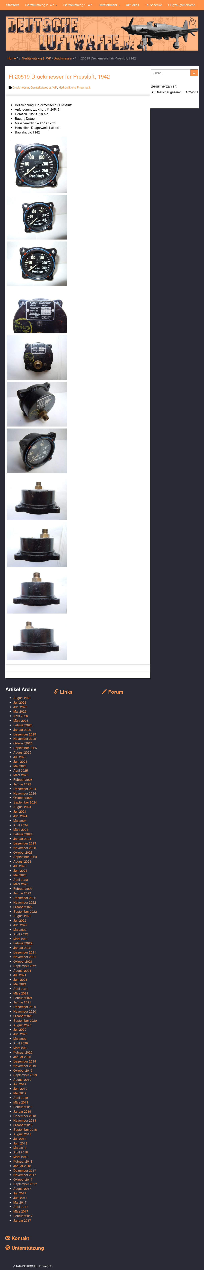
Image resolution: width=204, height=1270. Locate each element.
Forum (115, 691)
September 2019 (25, 1075)
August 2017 (22, 1188)
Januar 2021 (22, 1002)
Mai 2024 (19, 820)
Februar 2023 (22, 888)
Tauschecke (153, 5)
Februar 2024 (22, 834)
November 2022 (24, 902)
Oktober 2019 (22, 1070)
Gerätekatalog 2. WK (40, 5)
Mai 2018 (19, 1147)
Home (11, 58)
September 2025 (25, 747)
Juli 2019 (19, 1084)
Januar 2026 (22, 729)
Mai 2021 (19, 984)
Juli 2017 (19, 1193)
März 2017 (20, 1211)
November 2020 (24, 1011)
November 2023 (24, 847)
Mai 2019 (19, 1093)
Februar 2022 (22, 943)
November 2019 (24, 1066)
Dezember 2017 (24, 1170)
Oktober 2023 (22, 852)
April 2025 (20, 770)
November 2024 (24, 793)
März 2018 (20, 1156)
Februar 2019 (22, 1106)
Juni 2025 (20, 761)
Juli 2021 (19, 975)
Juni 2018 (20, 1143)
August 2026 (22, 697)
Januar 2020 (22, 1057)
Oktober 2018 (22, 1125)
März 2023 (20, 884)
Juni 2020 (20, 1034)
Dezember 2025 (24, 734)
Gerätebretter (108, 5)
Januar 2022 (22, 947)
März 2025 (20, 775)
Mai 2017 (19, 1202)
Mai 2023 (19, 875)
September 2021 (25, 966)
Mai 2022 (19, 929)
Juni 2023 (20, 870)
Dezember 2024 (24, 788)
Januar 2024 (22, 838)
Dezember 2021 (24, 952)
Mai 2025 (19, 766)
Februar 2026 (22, 725)
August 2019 (22, 1079)
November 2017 (24, 1175)
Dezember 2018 (24, 1116)
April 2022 (20, 934)
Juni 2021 (20, 979)
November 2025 (24, 738)
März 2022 (20, 938)
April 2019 (20, 1097)
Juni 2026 (20, 707)
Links (66, 691)
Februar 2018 (22, 1161)
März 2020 (20, 1047)
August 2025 (22, 752)
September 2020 (25, 1020)
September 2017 (25, 1184)
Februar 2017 (22, 1216)
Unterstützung (27, 1247)
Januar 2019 (22, 1111)
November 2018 (24, 1120)
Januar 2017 (22, 1220)
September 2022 (25, 911)
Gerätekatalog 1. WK (78, 5)
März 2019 (20, 1102)
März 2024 (20, 829)
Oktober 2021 (22, 961)
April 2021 (20, 988)
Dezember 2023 (24, 843)
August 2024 (22, 806)
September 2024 (25, 802)
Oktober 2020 (22, 1016)
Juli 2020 (19, 1029)
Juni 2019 (20, 1088)
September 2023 (25, 856)
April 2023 (20, 879)
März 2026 (20, 720)
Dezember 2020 (24, 1006)
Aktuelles (132, 5)
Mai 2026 (19, 711)
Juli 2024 (19, 811)
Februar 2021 (22, 997)
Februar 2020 (22, 1052)
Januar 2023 (22, 893)
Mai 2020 (19, 1038)
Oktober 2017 (22, 1179)
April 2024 (20, 825)
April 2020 (20, 1043)
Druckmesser (63, 58)
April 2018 (20, 1152)
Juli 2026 (19, 702)
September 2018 (25, 1129)
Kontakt (19, 1238)
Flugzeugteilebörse (181, 5)
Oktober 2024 (22, 797)
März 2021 (20, 993)
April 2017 (20, 1206)
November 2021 (24, 956)
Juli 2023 (19, 866)
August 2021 (22, 970)
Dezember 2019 (24, 1061)
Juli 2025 (19, 757)
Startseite (12, 5)
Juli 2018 (19, 1138)
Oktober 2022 (22, 907)
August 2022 (22, 916)
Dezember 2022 (24, 897)
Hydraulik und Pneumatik (74, 87)
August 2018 (22, 1134)
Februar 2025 (22, 779)
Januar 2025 (22, 784)
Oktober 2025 (22, 743)
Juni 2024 (20, 816)
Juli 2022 (19, 920)
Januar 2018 (22, 1166)
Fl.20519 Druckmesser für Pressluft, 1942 (59, 76)
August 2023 (22, 861)
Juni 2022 (20, 925)
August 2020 (22, 1025)
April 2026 (20, 716)
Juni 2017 (20, 1197)
